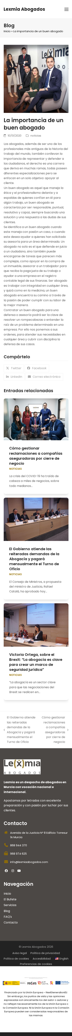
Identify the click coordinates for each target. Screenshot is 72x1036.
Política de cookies (16, 958)
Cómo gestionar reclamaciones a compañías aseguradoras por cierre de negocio (35, 456)
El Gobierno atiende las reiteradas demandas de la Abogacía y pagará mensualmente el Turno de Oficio (34, 558)
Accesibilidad (42, 958)
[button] (66, 9)
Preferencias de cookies (36, 964)
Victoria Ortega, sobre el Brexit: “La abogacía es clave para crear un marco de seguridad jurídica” (35, 662)
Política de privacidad (45, 953)
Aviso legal (19, 953)
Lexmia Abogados (24, 9)
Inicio (7, 31)
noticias (35, 136)
